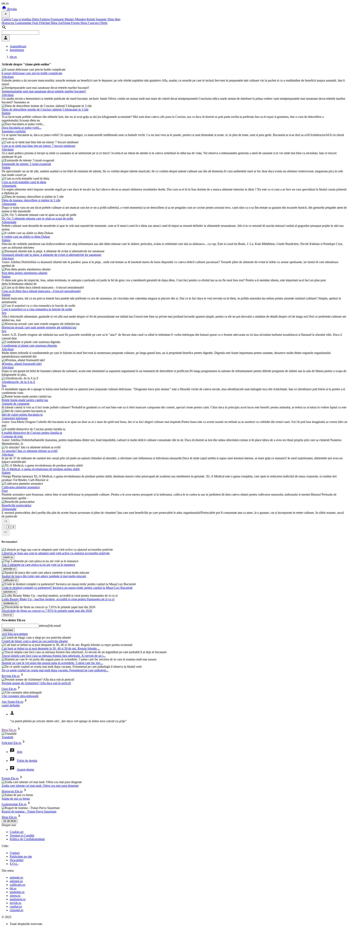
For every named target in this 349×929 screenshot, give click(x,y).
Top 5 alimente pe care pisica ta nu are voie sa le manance (38, 564)
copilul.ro (16, 906)
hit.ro (13, 888)
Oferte (103, 23)
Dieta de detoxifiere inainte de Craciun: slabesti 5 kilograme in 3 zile (45, 109)
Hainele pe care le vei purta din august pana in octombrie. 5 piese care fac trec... (52, 663)
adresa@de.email (50, 625)
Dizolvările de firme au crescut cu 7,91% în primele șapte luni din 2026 (47, 610)
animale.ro (16, 877)
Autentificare (18, 46)
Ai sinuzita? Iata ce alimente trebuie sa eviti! (30, 451)
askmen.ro (16, 881)
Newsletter (16, 860)
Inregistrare (17, 50)
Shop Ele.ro (9, 817)
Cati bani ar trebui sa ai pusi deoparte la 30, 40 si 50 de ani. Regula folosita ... (51, 648)
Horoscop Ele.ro (12, 791)
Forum (75, 23)
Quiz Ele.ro (9, 688)
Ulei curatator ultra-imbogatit (20, 696)
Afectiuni (8, 76)
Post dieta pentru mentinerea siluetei (24, 273)
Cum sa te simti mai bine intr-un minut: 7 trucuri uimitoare (38, 146)
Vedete (6, 167)
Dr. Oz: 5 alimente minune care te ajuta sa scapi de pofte (37, 218)
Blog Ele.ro (9, 730)
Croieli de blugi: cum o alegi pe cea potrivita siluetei (35, 641)
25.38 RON (9, 821)
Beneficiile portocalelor (16, 505)
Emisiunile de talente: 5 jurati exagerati (26, 164)
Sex (4, 313)
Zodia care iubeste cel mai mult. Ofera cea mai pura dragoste (40, 785)
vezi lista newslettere (15, 634)
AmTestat (64, 23)
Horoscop (8, 23)
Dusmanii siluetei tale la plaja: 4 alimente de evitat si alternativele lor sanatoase (51, 254)
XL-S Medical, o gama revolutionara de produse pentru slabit (41, 469)
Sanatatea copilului (14, 131)
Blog (54, 23)
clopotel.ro (16, 910)
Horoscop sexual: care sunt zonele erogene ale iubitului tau (39, 327)
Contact (15, 853)
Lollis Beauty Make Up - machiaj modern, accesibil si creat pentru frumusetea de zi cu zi (58, 599)
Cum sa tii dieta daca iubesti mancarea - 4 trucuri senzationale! (41, 291)
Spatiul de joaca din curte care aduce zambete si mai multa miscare (44, 576)
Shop (84, 23)
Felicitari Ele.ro (11, 743)
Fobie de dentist (27, 760)
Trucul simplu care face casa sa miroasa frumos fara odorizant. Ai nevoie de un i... (54, 655)
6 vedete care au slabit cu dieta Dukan (26, 236)
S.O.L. (14, 863)
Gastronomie (23, 23)
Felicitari (45, 23)
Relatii (91, 19)
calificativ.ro (17, 884)
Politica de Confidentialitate (27, 839)
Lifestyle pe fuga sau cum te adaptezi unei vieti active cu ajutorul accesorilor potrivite (56, 553)
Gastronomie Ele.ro (14, 804)
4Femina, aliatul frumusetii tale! (22, 363)
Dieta (36, 19)
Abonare (8, 630)
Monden (81, 19)
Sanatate (101, 19)
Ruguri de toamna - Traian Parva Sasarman (29, 811)
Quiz (35, 23)
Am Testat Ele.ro (12, 701)
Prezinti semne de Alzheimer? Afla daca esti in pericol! (36, 683)
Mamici (70, 19)
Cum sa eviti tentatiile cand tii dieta (24, 182)
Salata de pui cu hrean (16, 798)
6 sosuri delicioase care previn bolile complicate (32, 73)
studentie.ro (17, 892)
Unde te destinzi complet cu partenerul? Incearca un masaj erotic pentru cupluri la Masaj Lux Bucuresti (67, 587)
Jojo (19, 751)
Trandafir (7, 737)
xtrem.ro (15, 895)
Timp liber (113, 19)
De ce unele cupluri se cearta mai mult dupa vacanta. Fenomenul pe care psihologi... (55, 670)
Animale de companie (15, 403)
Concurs (93, 23)
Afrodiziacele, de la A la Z (18, 382)
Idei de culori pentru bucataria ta (22, 414)
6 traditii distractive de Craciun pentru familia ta (32, 432)
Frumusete (57, 19)
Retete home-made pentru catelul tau (25, 400)
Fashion (45, 19)
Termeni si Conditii (22, 835)
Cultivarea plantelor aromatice (21, 487)
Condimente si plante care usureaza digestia (29, 345)
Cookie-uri (16, 832)
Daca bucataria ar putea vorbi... (21, 127)
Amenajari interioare (15, 418)
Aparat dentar (25, 769)
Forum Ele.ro (10, 778)
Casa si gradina (22, 19)
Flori (5, 491)
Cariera (7, 19)
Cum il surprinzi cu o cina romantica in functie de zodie (37, 309)
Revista (11, 9)
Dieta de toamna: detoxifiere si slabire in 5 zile (31, 200)
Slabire (6, 113)
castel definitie (11, 705)
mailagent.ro (17, 899)
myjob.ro (15, 903)
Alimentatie (9, 185)
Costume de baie (12, 436)
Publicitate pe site (21, 856)
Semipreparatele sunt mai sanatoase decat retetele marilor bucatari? (44, 91)
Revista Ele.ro (11, 676)
